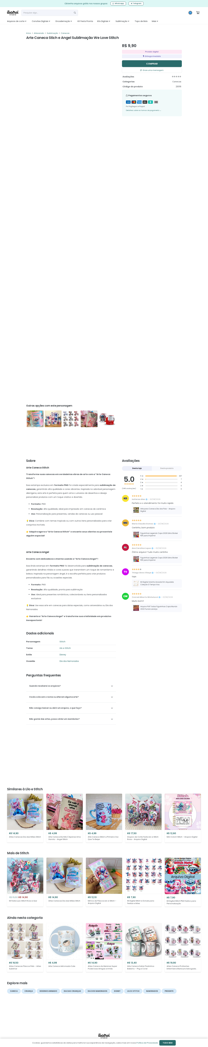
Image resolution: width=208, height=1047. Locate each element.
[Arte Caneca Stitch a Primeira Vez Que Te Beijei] (104, 818)
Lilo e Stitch (65, 648)
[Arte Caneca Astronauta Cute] (64, 947)
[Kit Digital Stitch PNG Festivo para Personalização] (183, 882)
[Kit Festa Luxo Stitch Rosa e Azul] (25, 882)
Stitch (62, 641)
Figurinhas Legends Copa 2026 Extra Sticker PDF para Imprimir (159, 534)
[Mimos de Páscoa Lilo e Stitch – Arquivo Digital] (104, 882)
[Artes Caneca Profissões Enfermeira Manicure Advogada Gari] (183, 947)
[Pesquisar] (75, 13)
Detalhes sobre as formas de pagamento (143, 110)
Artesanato (39, 33)
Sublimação (52, 33)
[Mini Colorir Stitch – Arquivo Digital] (183, 818)
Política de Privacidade (147, 1042)
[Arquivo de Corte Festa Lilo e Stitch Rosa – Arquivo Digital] (143, 818)
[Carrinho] (198, 12)
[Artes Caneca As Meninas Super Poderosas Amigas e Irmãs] (104, 947)
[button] (29, 21)
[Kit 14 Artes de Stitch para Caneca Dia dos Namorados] (107, 418)
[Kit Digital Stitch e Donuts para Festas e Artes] (143, 882)
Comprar (152, 63)
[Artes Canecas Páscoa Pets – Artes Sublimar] (25, 947)
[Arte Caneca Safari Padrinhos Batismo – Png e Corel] (143, 947)
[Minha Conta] (190, 13)
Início (28, 33)
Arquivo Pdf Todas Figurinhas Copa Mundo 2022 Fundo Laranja (158, 607)
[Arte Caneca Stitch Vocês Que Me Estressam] (35, 418)
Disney (63, 654)
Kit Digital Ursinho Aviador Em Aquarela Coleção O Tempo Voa (157, 583)
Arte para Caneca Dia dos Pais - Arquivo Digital (157, 510)
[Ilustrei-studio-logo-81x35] (13, 12)
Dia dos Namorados (69, 661)
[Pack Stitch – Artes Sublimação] (53, 418)
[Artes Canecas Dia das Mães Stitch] (25, 818)
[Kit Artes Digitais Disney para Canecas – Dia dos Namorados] (71, 418)
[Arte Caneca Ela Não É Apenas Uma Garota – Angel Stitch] (89, 418)
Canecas (65, 33)
